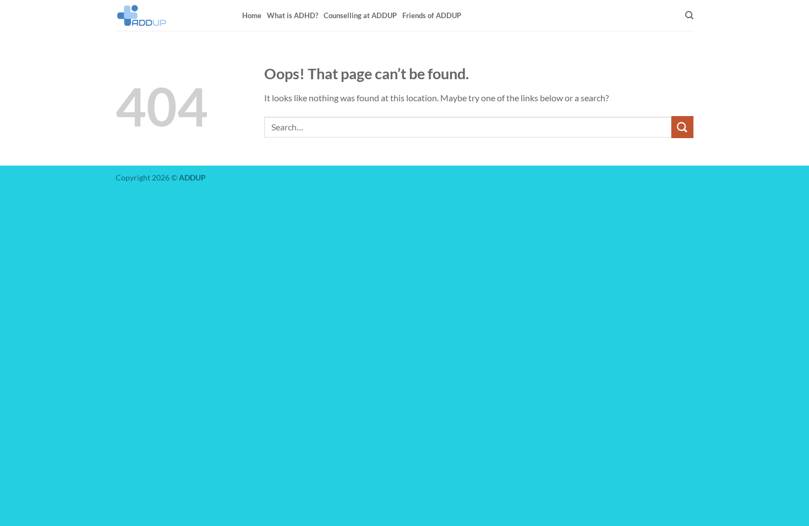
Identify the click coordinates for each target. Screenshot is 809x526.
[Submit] (682, 127)
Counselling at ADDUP (360, 15)
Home (251, 15)
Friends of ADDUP (431, 15)
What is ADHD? (292, 15)
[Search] (689, 15)
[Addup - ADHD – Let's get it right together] (171, 15)
